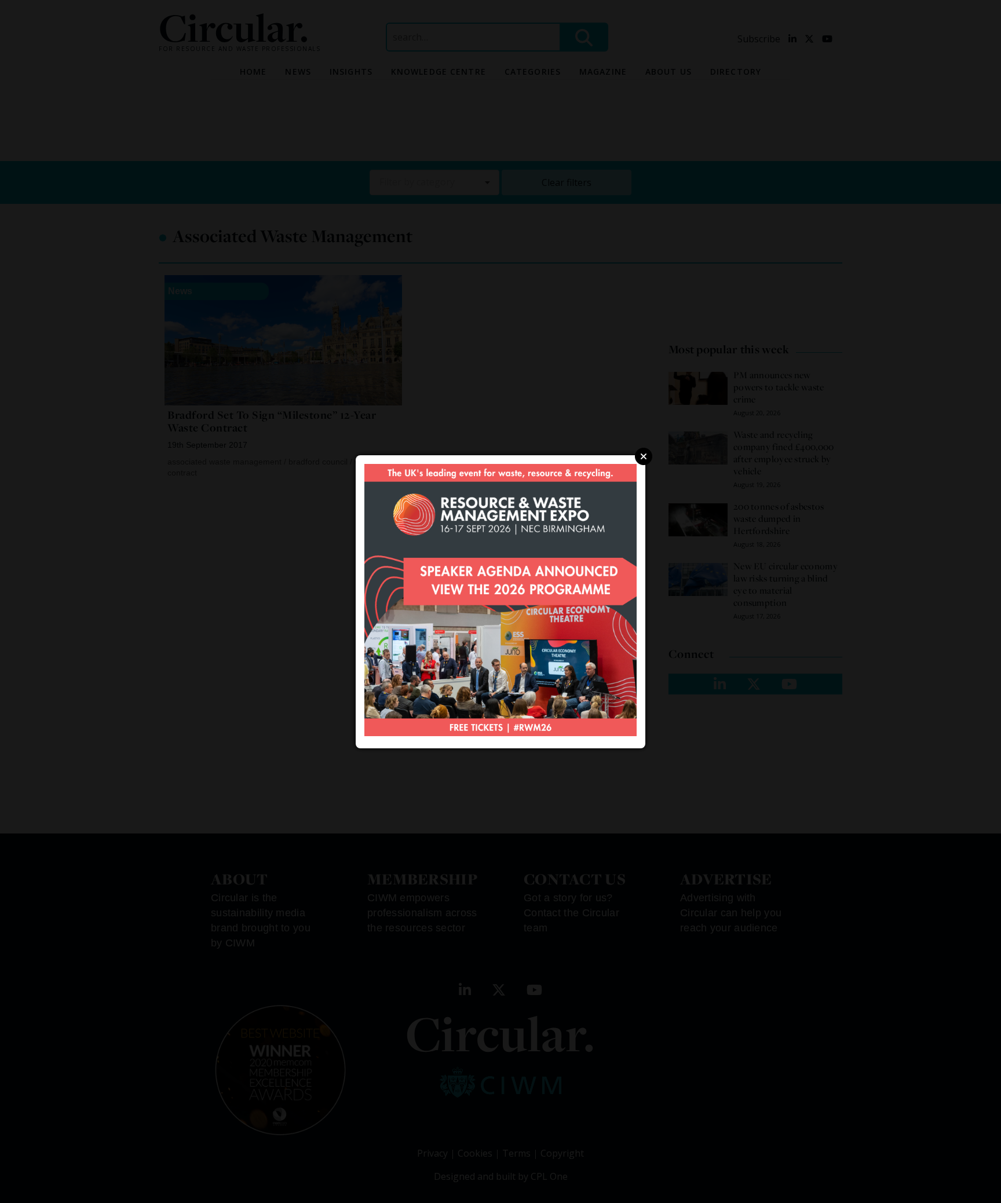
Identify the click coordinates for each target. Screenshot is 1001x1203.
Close (643, 456)
